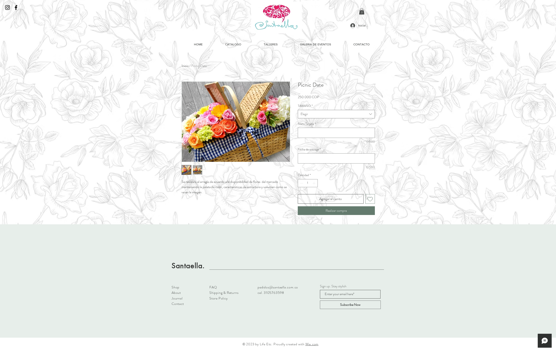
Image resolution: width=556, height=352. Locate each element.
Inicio (185, 65)
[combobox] (336, 114)
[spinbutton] (308, 183)
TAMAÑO (305, 106)
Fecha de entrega (309, 149)
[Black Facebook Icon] (16, 7)
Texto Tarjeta (307, 124)
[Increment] (314, 183)
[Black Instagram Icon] (7, 7)
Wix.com (312, 344)
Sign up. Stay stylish (333, 286)
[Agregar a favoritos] (370, 199)
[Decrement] (301, 183)
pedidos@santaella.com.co (278, 287)
